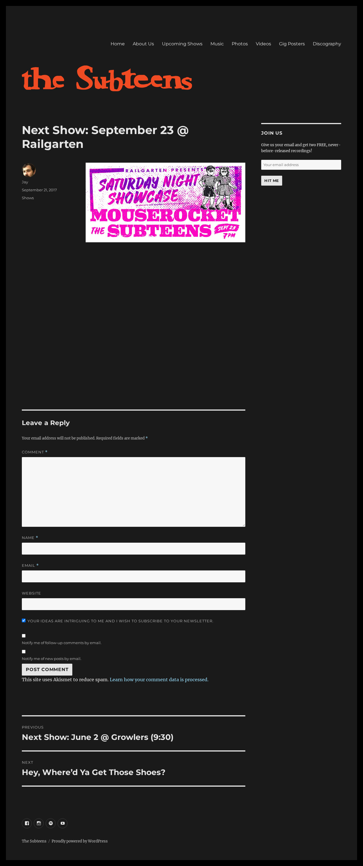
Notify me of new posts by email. (51, 658)
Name (30, 537)
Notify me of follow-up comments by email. (62, 642)
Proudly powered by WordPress (80, 841)
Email (30, 565)
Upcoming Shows (182, 43)
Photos (240, 43)
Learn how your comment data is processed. (159, 679)
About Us (143, 43)
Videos (263, 43)
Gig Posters (292, 43)
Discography (327, 43)
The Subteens (34, 841)
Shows (28, 198)
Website (31, 593)
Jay (25, 182)
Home (118, 43)
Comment (35, 452)
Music (217, 43)
